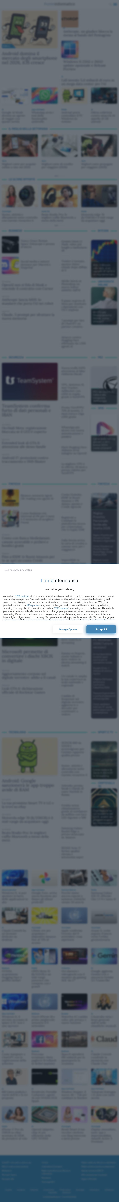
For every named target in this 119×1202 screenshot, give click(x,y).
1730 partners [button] (22, 596)
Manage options (68, 629)
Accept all (101, 629)
